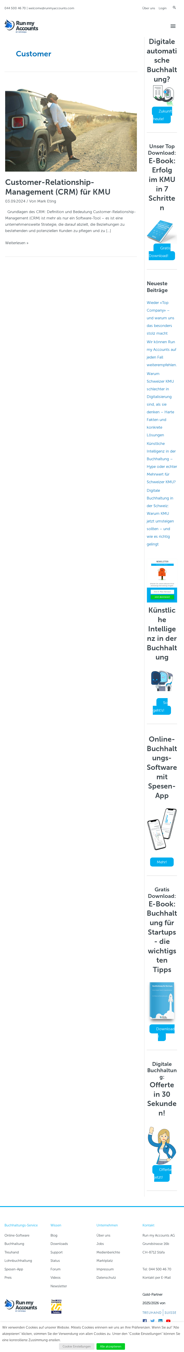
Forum (55, 1269)
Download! (165, 1033)
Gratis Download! (160, 252)
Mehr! (162, 862)
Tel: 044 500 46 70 (156, 1269)
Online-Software (16, 1235)
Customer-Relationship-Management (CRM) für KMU (58, 187)
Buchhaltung (14, 1244)
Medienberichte (108, 1252)
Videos (55, 1278)
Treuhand (11, 1252)
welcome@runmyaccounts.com (51, 8)
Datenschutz (106, 1278)
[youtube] (169, 1321)
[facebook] (145, 1321)
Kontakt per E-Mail (156, 1278)
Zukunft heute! (162, 115)
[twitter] (153, 1321)
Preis (8, 1278)
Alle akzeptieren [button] (110, 1346)
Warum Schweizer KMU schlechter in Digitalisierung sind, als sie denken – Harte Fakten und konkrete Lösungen (160, 404)
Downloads (59, 1244)
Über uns (148, 8)
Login (162, 8)
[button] (174, 7)
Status (55, 1261)
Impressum (105, 1269)
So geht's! (160, 706)
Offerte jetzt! (162, 1173)
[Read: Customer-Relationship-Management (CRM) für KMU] (71, 126)
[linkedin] (161, 1321)
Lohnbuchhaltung (18, 1261)
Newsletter (58, 1286)
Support (56, 1252)
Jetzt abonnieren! (162, 597)
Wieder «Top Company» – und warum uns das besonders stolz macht (160, 318)
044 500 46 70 (15, 8)
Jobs (100, 1244)
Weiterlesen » (16, 243)
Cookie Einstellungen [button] (77, 1346)
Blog (53, 1235)
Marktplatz (104, 1261)
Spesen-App (13, 1269)
